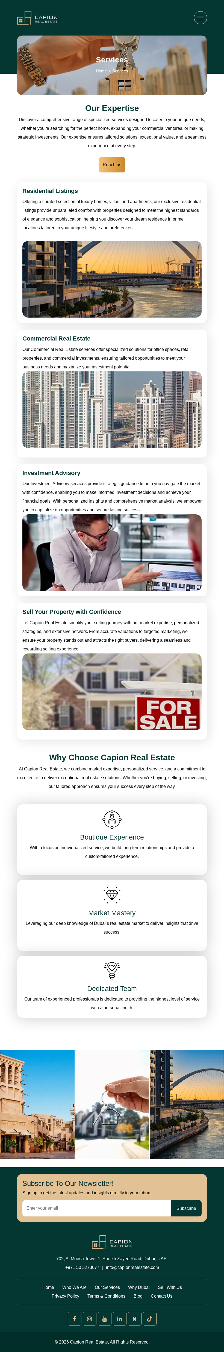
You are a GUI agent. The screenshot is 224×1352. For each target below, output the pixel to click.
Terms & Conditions (106, 1296)
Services (120, 71)
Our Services (107, 1287)
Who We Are (74, 1287)
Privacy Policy (65, 1296)
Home (101, 71)
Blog (138, 1296)
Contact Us (161, 1296)
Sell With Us (170, 1287)
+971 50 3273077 (82, 1267)
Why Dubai (139, 1287)
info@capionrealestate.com (132, 1267)
